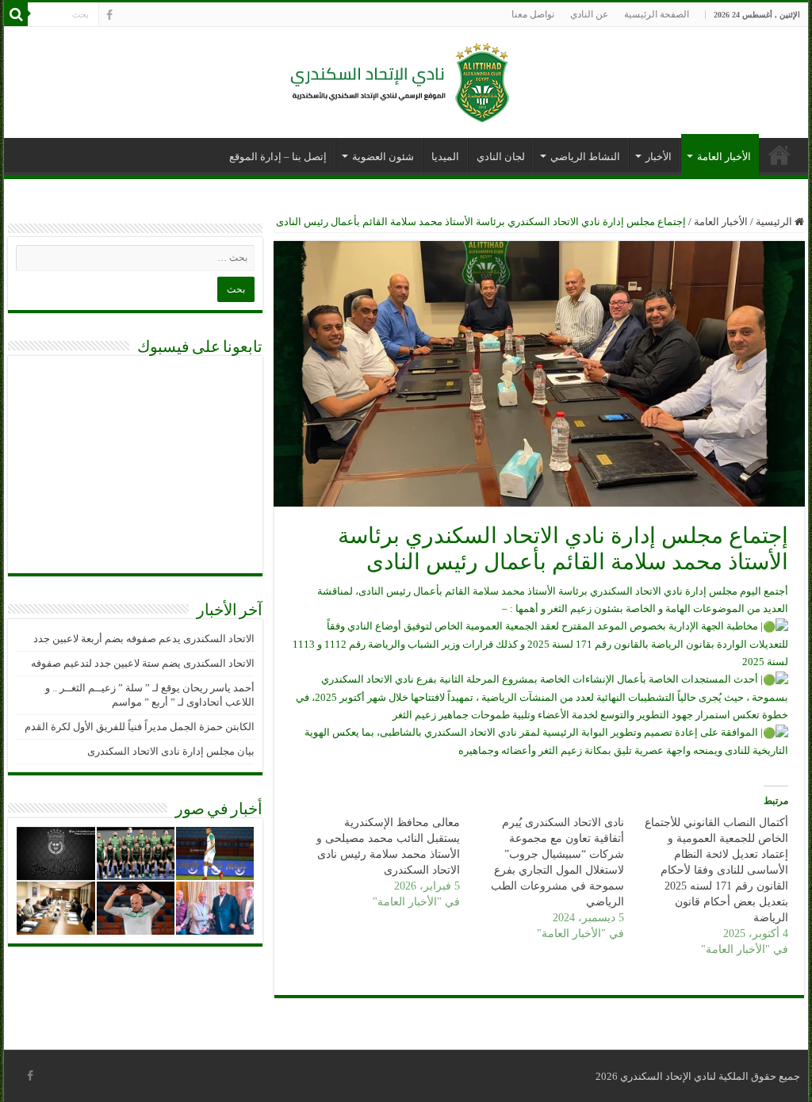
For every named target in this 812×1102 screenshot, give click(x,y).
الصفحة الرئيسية (656, 14)
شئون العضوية (383, 157)
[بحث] (16, 14)
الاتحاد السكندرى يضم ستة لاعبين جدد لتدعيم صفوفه (143, 663)
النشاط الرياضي (585, 157)
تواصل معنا (532, 14)
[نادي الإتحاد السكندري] (406, 79)
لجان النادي (501, 157)
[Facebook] (109, 15)
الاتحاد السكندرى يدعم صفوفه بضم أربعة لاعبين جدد (144, 639)
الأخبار (658, 157)
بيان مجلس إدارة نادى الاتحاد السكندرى (171, 751)
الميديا (445, 157)
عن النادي (589, 14)
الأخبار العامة (724, 157)
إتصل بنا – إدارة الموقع (278, 157)
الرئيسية (775, 222)
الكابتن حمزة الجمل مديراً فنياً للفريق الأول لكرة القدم (140, 727)
